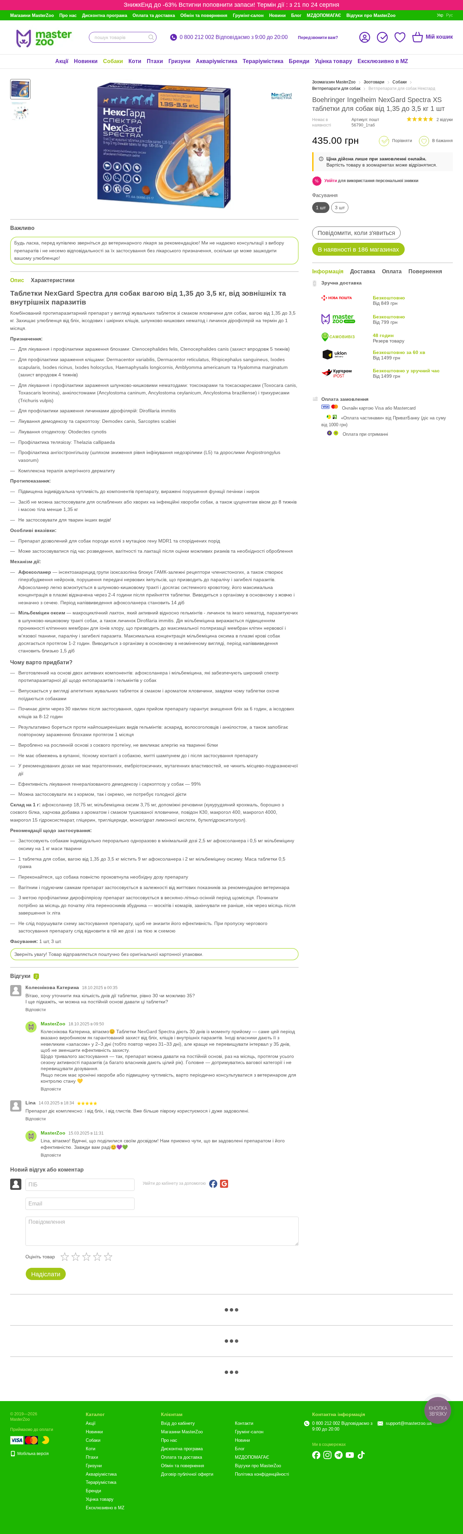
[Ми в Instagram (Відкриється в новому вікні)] (327, 1455)
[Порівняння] (382, 37)
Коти (134, 61)
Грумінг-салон (248, 15)
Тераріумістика (263, 61)
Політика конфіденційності (262, 1474)
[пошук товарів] (151, 37)
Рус (449, 15)
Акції (61, 61)
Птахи (155, 61)
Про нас (68, 15)
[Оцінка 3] (87, 1257)
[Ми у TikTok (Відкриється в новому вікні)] (361, 1455)
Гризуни (179, 61)
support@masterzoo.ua (408, 1423)
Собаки (113, 61)
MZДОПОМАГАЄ (324, 15)
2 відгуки (445, 119)
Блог (296, 15)
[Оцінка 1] (66, 1257)
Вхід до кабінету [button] (178, 1423)
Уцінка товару (333, 61)
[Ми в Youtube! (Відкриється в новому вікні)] (350, 1455)
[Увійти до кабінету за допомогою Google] (224, 1184)
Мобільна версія (32, 1453)
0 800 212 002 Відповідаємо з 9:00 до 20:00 (234, 37)
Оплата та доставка (154, 15)
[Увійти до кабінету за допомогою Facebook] (213, 1184)
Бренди (299, 61)
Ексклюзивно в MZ (383, 61)
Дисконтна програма (104, 15)
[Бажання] (400, 37)
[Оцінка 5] (109, 1257)
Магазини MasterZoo (32, 15)
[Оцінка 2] (77, 1257)
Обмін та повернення (203, 15)
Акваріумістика (216, 61)
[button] (330, 180)
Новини (277, 15)
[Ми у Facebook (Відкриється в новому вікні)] (316, 1455)
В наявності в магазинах (358, 249)
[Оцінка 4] (98, 1257)
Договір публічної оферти (187, 1474)
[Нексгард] (282, 96)
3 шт (340, 207)
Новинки (86, 61)
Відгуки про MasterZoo (371, 15)
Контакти (244, 1423)
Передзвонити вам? (318, 37)
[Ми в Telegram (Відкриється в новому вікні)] (339, 1455)
